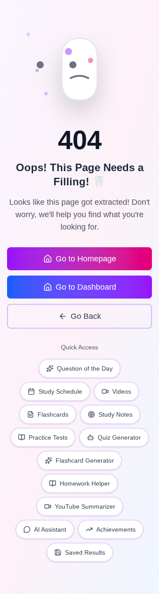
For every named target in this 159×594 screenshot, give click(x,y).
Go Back (86, 316)
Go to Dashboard (86, 287)
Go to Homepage (86, 258)
